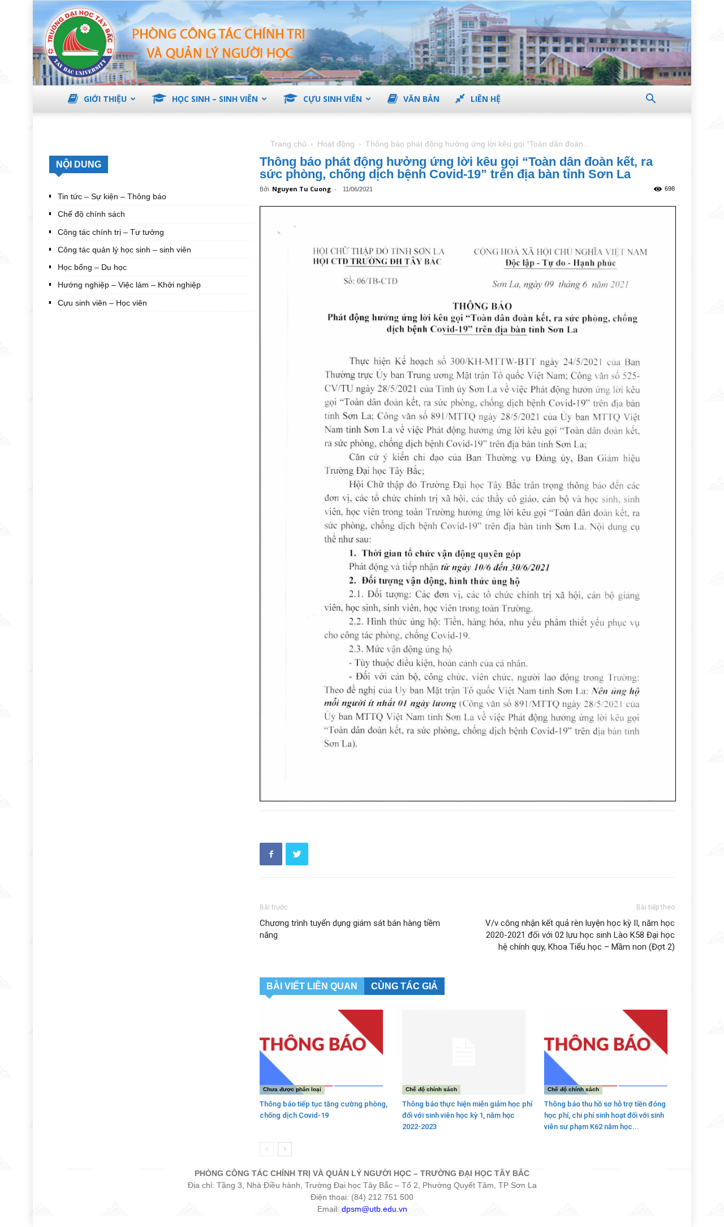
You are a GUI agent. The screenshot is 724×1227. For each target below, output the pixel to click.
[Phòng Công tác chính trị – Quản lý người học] (362, 43)
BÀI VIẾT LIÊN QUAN (311, 986)
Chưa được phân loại (292, 1089)
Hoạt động (336, 143)
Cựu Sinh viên (332, 98)
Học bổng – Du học (92, 267)
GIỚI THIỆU (105, 98)
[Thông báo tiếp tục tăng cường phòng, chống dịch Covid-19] (325, 1052)
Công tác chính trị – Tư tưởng (111, 232)
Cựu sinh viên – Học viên (102, 302)
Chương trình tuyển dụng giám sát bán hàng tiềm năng (350, 929)
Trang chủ (288, 143)
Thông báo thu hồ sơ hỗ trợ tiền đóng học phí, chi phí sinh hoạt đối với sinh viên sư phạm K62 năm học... (605, 1115)
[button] (650, 100)
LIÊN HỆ (486, 98)
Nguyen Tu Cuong (301, 189)
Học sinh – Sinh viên (215, 98)
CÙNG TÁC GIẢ (404, 986)
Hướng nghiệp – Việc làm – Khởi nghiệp (129, 284)
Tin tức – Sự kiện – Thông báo (112, 196)
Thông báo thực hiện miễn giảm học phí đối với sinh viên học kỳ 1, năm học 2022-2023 (467, 1115)
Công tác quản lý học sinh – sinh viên (124, 249)
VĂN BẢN (421, 98)
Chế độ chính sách (431, 1089)
